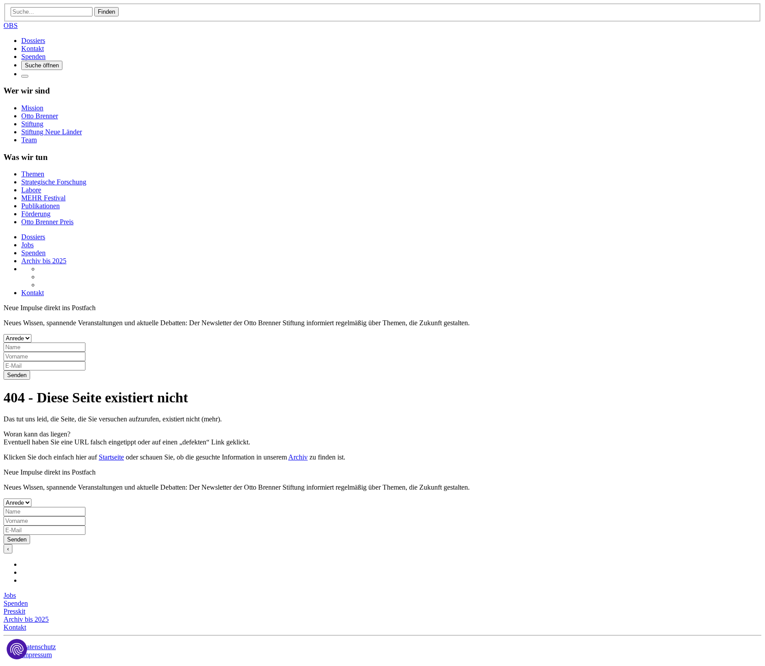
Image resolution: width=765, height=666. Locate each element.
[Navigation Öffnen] (24, 76)
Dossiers (33, 40)
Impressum (36, 654)
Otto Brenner (39, 116)
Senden (17, 375)
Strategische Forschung (53, 182)
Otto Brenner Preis (47, 222)
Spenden (33, 56)
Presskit (14, 611)
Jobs (27, 245)
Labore (31, 190)
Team (29, 140)
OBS (11, 25)
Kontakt (32, 48)
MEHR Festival (43, 198)
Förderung (35, 214)
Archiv (298, 457)
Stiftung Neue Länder (51, 132)
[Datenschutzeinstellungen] (17, 649)
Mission (32, 108)
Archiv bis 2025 (43, 261)
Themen (32, 174)
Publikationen (40, 206)
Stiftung (32, 124)
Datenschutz (38, 646)
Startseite (111, 457)
